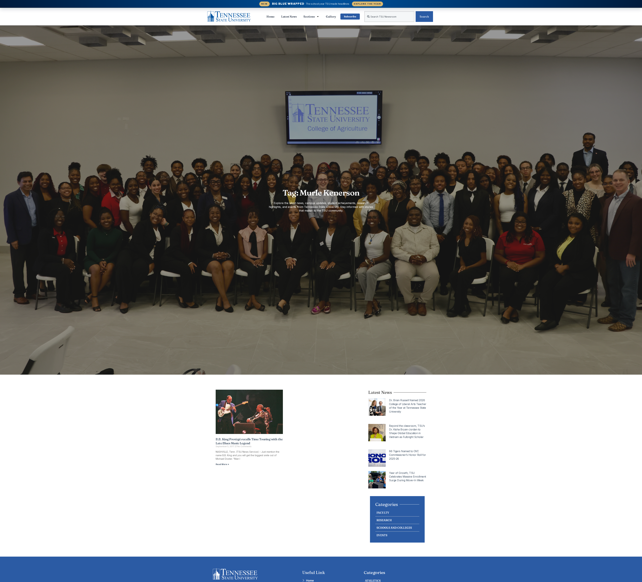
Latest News (289, 16)
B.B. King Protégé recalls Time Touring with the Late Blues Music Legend (249, 441)
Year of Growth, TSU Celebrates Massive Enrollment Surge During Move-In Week (407, 476)
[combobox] (389, 16)
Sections (309, 16)
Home (270, 16)
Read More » (222, 464)
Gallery (331, 16)
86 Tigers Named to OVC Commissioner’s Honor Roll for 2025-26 (407, 454)
